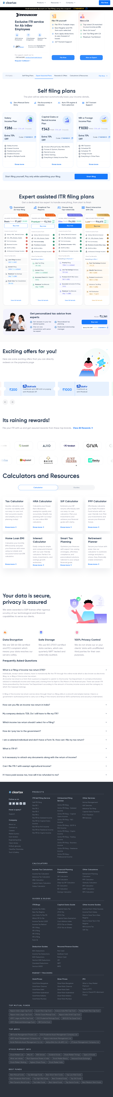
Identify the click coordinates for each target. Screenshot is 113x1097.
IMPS (59, 966)
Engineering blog (15, 840)
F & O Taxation (88, 815)
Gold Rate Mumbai (39, 999)
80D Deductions (38, 957)
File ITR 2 (35, 808)
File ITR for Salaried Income (42, 818)
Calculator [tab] (38, 487)
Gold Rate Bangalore (40, 983)
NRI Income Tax (88, 927)
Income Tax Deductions (41, 954)
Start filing (91, 176)
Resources (55, 3)
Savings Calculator (64, 892)
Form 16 (35, 940)
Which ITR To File (38, 918)
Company (69, 3)
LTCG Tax (60, 912)
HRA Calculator (37, 880)
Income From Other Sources (93, 909)
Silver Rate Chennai (64, 986)
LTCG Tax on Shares (64, 927)
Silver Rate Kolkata (64, 996)
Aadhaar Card (62, 954)
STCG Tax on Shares (64, 924)
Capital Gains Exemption (66, 918)
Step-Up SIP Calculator (66, 883)
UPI (58, 960)
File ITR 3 (35, 811)
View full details (16, 300)
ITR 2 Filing (36, 931)
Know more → (11, 527)
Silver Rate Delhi (63, 989)
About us (12, 824)
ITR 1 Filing (36, 927)
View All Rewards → (83, 428)
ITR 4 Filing (36, 937)
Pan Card (60, 951)
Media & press (14, 834)
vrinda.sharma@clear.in (33, 57)
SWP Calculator (88, 889)
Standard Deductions (40, 963)
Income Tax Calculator (40, 874)
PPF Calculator (88, 879)
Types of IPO (87, 989)
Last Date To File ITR (39, 915)
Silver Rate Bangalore (65, 983)
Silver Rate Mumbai (64, 999)
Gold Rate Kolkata (39, 996)
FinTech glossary (15, 846)
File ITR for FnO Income (40, 827)
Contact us (13, 827)
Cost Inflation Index (64, 921)
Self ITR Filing (37, 802)
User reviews (13, 837)
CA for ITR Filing (63, 805)
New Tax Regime (38, 912)
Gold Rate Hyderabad (40, 992)
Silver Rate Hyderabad (65, 992)
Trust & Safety (14, 852)
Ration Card (61, 957)
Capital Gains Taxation (91, 811)
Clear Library (13, 843)
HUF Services (87, 805)
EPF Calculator (88, 886)
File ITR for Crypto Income (41, 833)
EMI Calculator (62, 879)
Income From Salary (90, 912)
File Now (104, 3)
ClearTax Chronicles (16, 849)
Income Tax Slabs (38, 909)
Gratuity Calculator (90, 883)
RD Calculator (62, 889)
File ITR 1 (35, 805)
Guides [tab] (76, 487)
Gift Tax (85, 930)
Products (40, 3)
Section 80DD (37, 966)
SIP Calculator (62, 876)
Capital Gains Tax (64, 909)
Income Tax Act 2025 (40, 921)
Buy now (16, 226)
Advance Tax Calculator (41, 877)
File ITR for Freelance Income (42, 830)
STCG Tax (60, 915)
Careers (12, 830)
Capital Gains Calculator (41, 883)
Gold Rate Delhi (38, 989)
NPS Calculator (88, 892)
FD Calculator (62, 886)
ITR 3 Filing (36, 934)
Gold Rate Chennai (39, 986)
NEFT (59, 963)
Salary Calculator (38, 886)
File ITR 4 (35, 815)
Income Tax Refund (39, 924)
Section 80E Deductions (41, 960)
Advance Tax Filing (89, 808)
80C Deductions (38, 951)
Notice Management (90, 802)
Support (12, 814)
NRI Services (87, 818)
